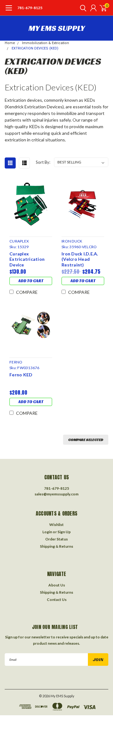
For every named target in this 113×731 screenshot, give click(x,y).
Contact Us (57, 599)
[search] (81, 8)
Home (10, 43)
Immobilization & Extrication (45, 43)
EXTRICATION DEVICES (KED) (35, 48)
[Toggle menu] (8, 11)
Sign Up (64, 531)
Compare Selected (85, 439)
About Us (56, 585)
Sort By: (43, 162)
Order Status (56, 539)
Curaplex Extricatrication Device (27, 259)
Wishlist (56, 524)
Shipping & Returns (56, 546)
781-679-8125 (29, 7)
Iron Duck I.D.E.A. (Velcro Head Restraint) (80, 259)
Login (47, 531)
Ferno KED (20, 374)
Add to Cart (30, 280)
